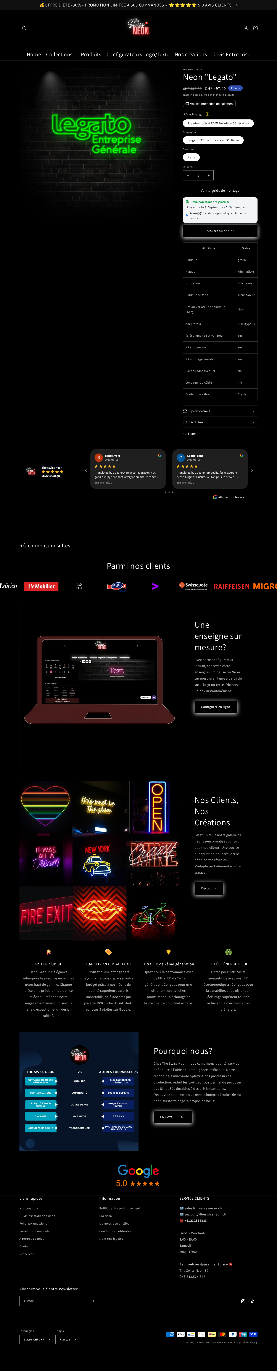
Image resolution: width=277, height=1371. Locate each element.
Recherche (26, 1254)
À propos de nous (31, 1239)
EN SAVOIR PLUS (172, 1117)
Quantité (188, 167)
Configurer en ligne (216, 707)
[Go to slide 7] (172, 492)
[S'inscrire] (92, 1301)
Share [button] (192, 434)
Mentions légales (111, 1239)
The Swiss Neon (202, 1342)
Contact (25, 1246)
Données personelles (114, 1223)
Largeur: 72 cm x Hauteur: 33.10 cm (213, 140)
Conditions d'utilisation (115, 1231)
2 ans (191, 157)
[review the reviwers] (159, 456)
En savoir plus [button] (103, 482)
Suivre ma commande (34, 1231)
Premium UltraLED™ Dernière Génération (218, 123)
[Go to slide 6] (169, 492)
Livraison (105, 1216)
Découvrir (208, 888)
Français (65, 1339)
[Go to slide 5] (165, 492)
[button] (24, 28)
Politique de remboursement (119, 1208)
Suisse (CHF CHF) (34, 1339)
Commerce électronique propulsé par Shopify (234, 1342)
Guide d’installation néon (37, 1216)
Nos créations (29, 1208)
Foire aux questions (33, 1223)
